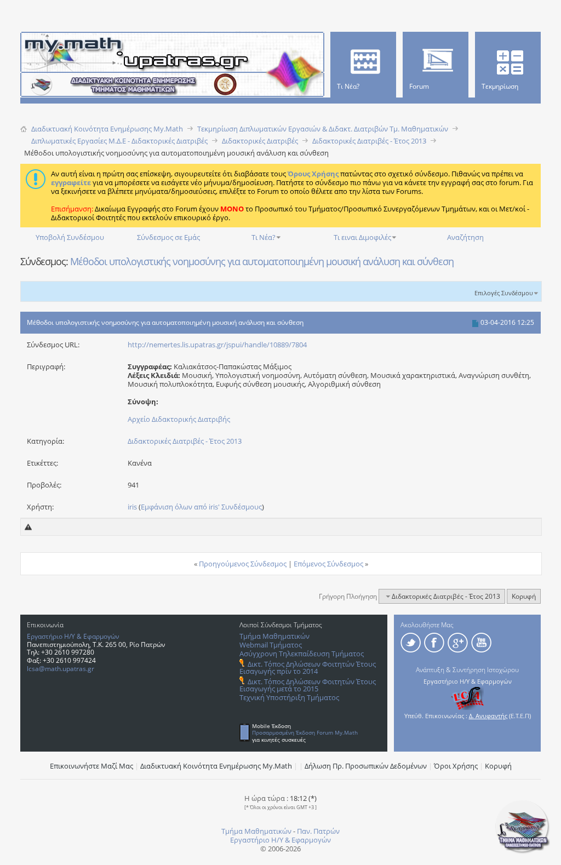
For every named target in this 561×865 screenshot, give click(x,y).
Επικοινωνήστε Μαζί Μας (91, 766)
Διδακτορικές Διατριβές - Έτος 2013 (185, 441)
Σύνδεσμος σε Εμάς (168, 237)
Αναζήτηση (465, 237)
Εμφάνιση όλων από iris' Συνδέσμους (201, 507)
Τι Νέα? (263, 237)
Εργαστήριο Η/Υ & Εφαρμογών (73, 636)
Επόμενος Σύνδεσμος (328, 564)
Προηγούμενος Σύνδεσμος (243, 564)
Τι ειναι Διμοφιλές (362, 237)
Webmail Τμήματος (270, 645)
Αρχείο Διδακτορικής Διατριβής (179, 419)
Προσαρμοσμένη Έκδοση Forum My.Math (305, 732)
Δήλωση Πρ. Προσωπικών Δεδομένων (366, 766)
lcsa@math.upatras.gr (60, 668)
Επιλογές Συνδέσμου (503, 293)
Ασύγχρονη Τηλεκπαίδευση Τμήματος (301, 653)
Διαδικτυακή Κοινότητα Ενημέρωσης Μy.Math (216, 766)
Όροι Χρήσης (456, 766)
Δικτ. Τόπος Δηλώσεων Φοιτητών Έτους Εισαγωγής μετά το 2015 (307, 685)
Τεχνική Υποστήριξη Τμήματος (289, 697)
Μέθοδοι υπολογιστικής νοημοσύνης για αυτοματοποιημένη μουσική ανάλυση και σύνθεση (262, 261)
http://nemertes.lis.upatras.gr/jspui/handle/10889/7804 (217, 345)
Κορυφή (524, 596)
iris (132, 507)
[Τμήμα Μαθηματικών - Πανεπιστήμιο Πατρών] (522, 851)
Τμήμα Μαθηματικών (274, 636)
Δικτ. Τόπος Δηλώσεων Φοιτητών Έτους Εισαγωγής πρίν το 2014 (307, 667)
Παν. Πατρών (318, 831)
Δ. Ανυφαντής (488, 716)
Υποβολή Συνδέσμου (70, 237)
